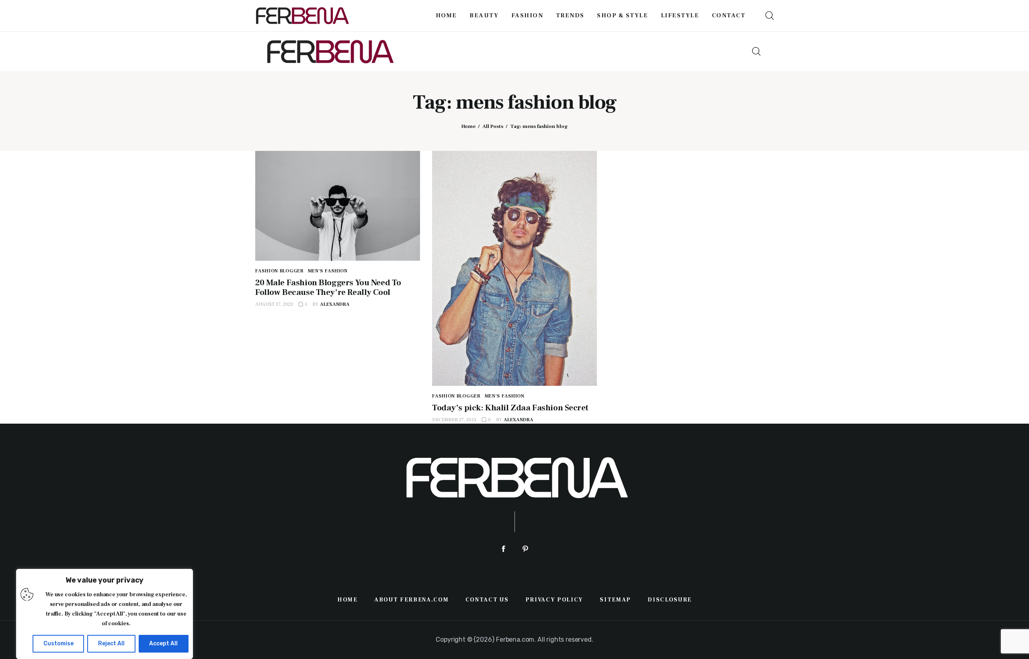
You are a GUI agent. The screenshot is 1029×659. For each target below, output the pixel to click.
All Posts (492, 126)
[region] (104, 614)
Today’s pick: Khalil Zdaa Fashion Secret (510, 407)
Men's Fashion (328, 271)
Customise (58, 643)
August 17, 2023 (274, 304)
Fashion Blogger (279, 271)
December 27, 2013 (454, 420)
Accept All (163, 643)
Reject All (111, 643)
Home (468, 126)
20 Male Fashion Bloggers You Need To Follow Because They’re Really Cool (328, 287)
